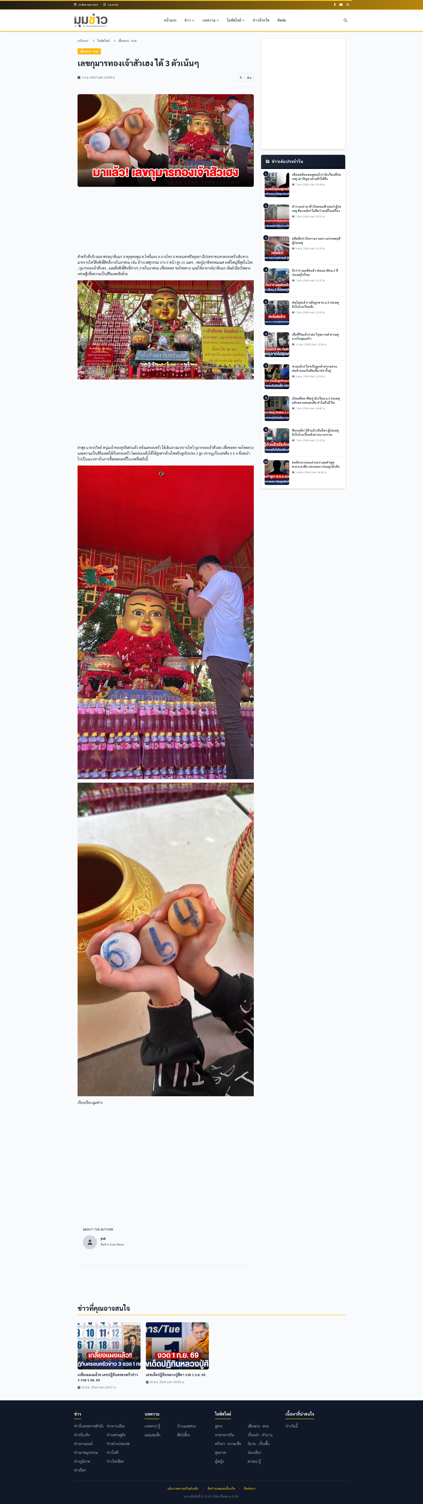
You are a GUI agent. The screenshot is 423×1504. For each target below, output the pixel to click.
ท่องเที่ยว (254, 1452)
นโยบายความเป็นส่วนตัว (183, 1488)
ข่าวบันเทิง (82, 1435)
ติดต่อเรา (250, 1488)
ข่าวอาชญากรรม (86, 1452)
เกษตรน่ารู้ (152, 1426)
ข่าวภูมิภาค (82, 1461)
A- (241, 77)
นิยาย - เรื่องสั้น (259, 1443)
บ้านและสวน (186, 1426)
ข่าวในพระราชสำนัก (89, 1426)
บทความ (208, 20)
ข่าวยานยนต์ (83, 1443)
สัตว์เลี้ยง (183, 1435)
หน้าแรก (170, 20)
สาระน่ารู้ (254, 1461)
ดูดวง (218, 1426)
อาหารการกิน (224, 1435)
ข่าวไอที (112, 1452)
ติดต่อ (281, 20)
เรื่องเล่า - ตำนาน (260, 1435)
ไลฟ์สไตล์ (234, 20)
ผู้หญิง (219, 1461)
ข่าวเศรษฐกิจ (116, 1435)
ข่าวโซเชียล (115, 1461)
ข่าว (187, 20)
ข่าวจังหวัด (261, 20)
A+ (249, 77)
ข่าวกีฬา (80, 1470)
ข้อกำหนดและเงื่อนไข (221, 1488)
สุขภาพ (220, 1452)
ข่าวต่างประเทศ (118, 1443)
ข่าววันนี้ (292, 1426)
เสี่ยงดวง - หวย (127, 41)
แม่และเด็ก (152, 1435)
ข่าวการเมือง (116, 1426)
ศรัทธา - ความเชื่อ (228, 1443)
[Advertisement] (166, 223)
